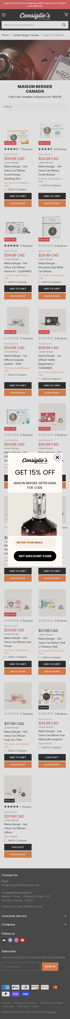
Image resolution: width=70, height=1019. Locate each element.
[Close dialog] (57, 457)
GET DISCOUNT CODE (35, 556)
